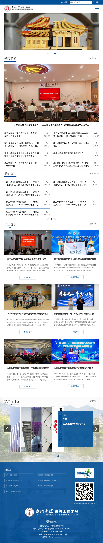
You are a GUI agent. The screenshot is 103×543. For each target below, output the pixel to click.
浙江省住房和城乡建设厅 (13, 486)
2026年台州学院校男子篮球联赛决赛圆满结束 (28, 324)
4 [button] (55, 53)
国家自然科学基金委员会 (45, 475)
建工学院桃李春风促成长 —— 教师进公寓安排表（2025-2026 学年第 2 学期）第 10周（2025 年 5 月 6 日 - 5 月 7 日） (23, 183)
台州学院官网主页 (11, 475)
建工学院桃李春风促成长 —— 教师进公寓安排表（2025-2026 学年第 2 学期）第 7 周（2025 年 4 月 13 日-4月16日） (23, 203)
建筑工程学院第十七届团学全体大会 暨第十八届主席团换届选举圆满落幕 (21, 154)
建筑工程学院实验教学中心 (14, 491)
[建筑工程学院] (23, 9)
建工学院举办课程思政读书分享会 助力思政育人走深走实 (21, 134)
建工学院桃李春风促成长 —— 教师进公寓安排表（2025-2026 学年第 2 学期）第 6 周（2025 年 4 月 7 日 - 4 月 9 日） (70, 203)
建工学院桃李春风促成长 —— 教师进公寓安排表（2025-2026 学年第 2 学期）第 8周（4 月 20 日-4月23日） (22, 193)
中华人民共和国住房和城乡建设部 (48, 480)
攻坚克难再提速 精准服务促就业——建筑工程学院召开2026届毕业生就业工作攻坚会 (70, 135)
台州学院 (64, 2)
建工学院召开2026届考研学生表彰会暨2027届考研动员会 (29, 270)
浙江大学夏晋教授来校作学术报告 (68, 153)
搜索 (97, 2)
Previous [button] (37, 118)
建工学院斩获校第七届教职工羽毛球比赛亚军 (71, 144)
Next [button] (65, 118)
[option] (51, 31)
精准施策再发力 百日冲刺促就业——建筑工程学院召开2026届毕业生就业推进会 (21, 144)
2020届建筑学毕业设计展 (66, 424)
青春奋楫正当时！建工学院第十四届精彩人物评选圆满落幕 (76, 324)
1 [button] (45, 53)
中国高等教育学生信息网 (45, 486)
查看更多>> (94, 58)
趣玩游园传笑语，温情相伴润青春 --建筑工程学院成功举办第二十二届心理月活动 (71, 164)
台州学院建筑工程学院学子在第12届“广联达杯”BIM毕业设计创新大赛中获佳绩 (76, 379)
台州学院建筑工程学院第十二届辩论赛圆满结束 (28, 379)
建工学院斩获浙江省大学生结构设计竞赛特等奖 (75, 270)
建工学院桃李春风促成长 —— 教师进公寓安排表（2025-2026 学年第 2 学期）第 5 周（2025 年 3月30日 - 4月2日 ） (22, 213)
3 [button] (51, 53)
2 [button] (48, 53)
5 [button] (58, 53)
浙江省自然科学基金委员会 (14, 480)
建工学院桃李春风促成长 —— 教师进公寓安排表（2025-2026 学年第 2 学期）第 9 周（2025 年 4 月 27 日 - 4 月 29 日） (70, 183)
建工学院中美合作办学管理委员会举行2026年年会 (21, 164)
